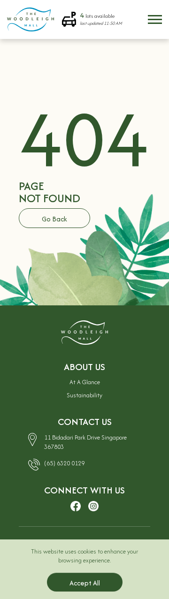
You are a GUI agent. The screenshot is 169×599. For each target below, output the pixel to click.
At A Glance (84, 382)
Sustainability (84, 395)
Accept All (84, 583)
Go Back (54, 219)
